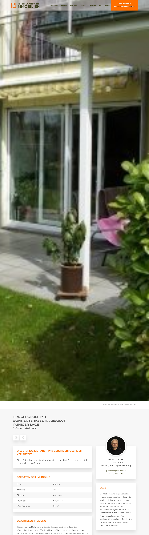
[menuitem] (54, 5)
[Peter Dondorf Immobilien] (25, 5)
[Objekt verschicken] (16, 437)
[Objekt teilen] (23, 437)
